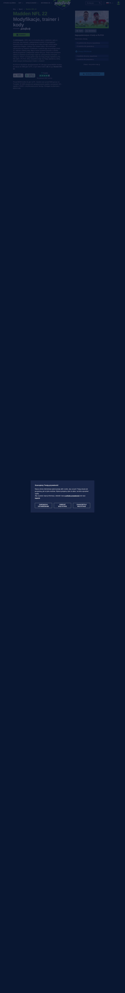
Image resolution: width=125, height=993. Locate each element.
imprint (37, 498)
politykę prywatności (72, 496)
